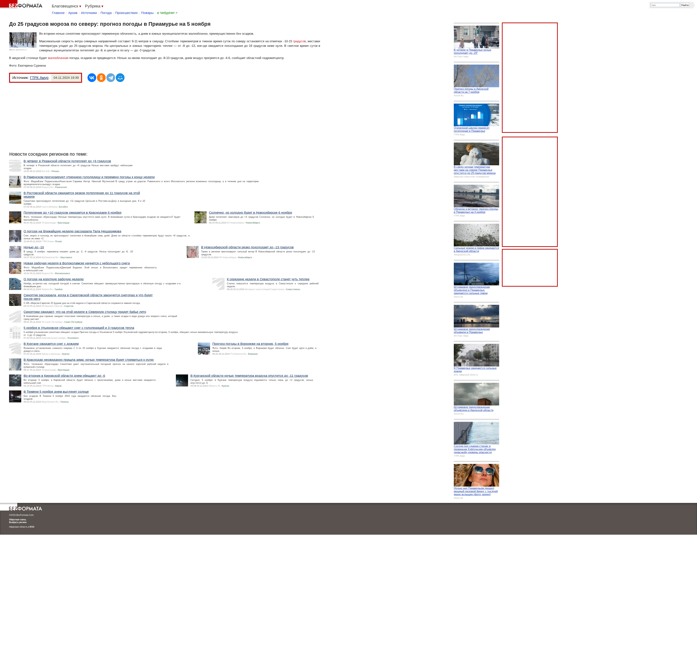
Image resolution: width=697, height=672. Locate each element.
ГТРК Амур (39, 78)
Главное (58, 13)
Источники (89, 13)
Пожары (147, 13)
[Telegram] (110, 77)
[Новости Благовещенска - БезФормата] (22, 4)
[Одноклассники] (101, 77)
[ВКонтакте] (91, 77)
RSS (32, 527)
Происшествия (126, 13)
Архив (73, 13)
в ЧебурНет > (167, 13)
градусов (299, 41)
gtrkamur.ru (21, 49)
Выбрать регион (18, 522)
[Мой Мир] (120, 77)
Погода (106, 13)
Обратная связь (17, 519)
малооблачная (58, 58)
